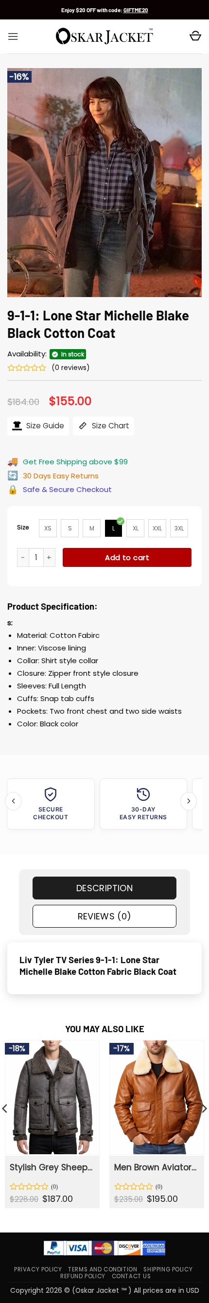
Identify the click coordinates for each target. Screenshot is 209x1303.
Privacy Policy (38, 1269)
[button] (12, 36)
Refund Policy (82, 1276)
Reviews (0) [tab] (105, 916)
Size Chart (109, 426)
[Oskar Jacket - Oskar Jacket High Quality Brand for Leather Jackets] (104, 36)
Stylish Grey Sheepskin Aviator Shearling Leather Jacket (51, 1167)
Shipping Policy (167, 1269)
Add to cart (127, 557)
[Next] (188, 801)
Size (23, 527)
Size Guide (44, 426)
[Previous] (13, 801)
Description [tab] (104, 888)
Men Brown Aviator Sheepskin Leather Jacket (156, 1167)
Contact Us (131, 1276)
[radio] (47, 528)
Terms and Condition (102, 1269)
